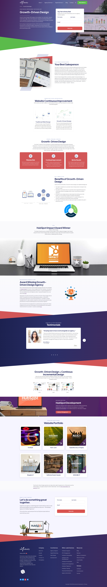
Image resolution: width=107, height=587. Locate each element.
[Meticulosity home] (24, 2)
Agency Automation (66, 573)
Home (21, 6)
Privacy (85, 584)
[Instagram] (25, 579)
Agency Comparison (81, 555)
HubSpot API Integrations (68, 563)
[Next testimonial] (84, 340)
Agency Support (54, 550)
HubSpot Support (66, 550)
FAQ (78, 562)
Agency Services (48, 2)
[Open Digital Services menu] (63, 2)
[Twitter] (23, 579)
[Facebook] (21, 579)
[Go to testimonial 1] (49, 355)
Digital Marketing (54, 553)
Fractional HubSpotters (67, 570)
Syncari (78, 573)
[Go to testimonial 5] (57, 355)
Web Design (53, 555)
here (25, 293)
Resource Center (80, 557)
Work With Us (82, 2)
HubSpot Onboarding (67, 555)
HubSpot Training (66, 568)
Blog (67, 2)
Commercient (80, 571)
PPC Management (66, 553)
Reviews (78, 553)
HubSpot (79, 568)
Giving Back (41, 560)
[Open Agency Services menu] (53, 2)
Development (53, 557)
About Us (41, 550)
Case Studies (80, 560)
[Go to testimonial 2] (51, 355)
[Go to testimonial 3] (53, 355)
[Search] (76, 2)
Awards (40, 553)
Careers (40, 555)
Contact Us (41, 557)
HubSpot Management (62, 412)
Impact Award (24, 289)
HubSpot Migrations (66, 566)
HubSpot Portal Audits (67, 561)
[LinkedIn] (28, 579)
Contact (72, 2)
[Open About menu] (42, 2)
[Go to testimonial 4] (55, 355)
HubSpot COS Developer (61, 408)
